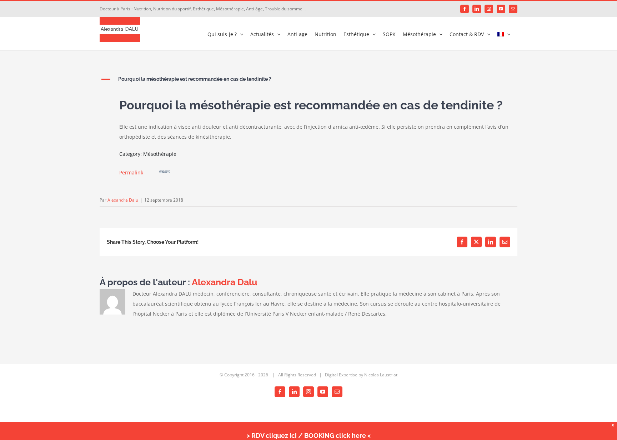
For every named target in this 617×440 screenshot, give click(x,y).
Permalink (131, 172)
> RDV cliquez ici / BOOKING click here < (309, 435)
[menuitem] (503, 33)
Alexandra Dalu (122, 200)
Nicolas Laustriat (380, 375)
